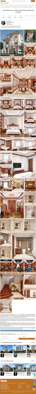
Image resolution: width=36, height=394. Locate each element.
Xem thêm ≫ (33, 342)
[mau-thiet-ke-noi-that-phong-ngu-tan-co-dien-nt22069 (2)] (6, 184)
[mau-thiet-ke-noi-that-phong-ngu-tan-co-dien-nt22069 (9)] (18, 103)
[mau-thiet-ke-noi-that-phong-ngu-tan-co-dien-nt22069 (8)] (18, 144)
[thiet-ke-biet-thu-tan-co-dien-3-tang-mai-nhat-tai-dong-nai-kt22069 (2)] (30, 36)
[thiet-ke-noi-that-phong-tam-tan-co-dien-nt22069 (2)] (30, 211)
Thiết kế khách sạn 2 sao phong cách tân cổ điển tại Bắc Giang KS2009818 (21, 355)
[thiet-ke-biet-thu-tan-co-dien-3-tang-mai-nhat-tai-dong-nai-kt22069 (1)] (12, 43)
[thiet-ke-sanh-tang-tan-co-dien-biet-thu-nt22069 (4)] (6, 306)
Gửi (33, 385)
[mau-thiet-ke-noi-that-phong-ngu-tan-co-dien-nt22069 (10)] (30, 144)
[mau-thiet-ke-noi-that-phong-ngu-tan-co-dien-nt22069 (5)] (30, 130)
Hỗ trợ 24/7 (5, 3)
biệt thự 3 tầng (11, 316)
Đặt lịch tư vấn (9, 356)
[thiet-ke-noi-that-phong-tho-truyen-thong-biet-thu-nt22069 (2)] (30, 184)
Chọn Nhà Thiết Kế (18, 5)
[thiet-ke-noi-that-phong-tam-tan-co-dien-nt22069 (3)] (6, 225)
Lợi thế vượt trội (31, 5)
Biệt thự (3, 17)
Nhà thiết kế (18, 24)
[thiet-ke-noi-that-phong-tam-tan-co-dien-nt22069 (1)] (30, 198)
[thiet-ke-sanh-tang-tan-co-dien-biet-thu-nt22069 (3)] (30, 293)
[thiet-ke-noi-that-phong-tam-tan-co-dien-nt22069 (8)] (6, 252)
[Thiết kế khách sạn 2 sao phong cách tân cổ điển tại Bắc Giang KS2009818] (19, 349)
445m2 (15, 17)
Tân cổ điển (9, 17)
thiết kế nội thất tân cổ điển (27, 328)
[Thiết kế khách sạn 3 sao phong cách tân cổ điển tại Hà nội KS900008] (6, 349)
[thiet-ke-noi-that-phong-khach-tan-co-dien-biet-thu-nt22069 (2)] (30, 49)
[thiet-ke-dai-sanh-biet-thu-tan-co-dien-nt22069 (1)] (30, 63)
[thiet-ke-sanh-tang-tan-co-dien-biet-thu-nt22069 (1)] (12, 286)
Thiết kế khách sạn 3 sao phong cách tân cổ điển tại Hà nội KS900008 (8, 355)
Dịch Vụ (6, 5)
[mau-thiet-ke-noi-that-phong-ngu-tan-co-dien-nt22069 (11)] (12, 124)
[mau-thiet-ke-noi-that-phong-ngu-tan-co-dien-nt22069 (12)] (6, 157)
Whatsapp (23, 387)
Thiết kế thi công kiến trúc (8, 7)
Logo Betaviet (3, 1)
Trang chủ (2, 7)
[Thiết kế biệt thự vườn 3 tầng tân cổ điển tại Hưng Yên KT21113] (19, 367)
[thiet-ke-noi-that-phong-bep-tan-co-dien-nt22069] (6, 90)
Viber (31, 387)
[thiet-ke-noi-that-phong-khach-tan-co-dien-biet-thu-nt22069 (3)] (6, 63)
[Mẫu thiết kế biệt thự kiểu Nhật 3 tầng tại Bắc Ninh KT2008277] (6, 367)
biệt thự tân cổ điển (17, 314)
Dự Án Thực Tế (11, 5)
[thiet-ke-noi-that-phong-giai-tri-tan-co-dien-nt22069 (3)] (30, 265)
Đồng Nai (21, 17)
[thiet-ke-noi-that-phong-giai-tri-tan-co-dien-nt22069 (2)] (18, 265)
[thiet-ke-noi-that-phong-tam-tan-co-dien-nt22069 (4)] (18, 225)
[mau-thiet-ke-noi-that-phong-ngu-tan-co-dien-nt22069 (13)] (24, 164)
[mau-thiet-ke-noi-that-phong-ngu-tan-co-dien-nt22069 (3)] (6, 103)
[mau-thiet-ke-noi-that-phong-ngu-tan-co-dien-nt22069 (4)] (30, 103)
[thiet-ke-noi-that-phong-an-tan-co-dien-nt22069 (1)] (6, 76)
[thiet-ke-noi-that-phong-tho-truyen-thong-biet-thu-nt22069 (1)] (12, 205)
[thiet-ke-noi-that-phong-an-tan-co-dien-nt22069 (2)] (24, 83)
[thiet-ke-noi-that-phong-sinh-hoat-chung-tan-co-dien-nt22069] (18, 184)
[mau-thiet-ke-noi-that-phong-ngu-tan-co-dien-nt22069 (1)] (6, 171)
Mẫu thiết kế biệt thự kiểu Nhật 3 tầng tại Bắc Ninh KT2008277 (8, 373)
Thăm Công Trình (25, 5)
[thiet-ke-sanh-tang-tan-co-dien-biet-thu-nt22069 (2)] (30, 279)
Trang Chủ (2, 5)
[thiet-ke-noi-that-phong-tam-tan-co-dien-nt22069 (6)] (6, 238)
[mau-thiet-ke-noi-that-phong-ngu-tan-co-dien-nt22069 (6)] (6, 144)
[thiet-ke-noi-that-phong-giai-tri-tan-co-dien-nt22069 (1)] (6, 265)
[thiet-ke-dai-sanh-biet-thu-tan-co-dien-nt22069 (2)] (18, 63)
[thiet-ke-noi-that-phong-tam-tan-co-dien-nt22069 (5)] (30, 225)
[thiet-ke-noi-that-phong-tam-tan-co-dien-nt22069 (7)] (24, 245)
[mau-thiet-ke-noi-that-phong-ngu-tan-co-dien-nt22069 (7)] (30, 117)
